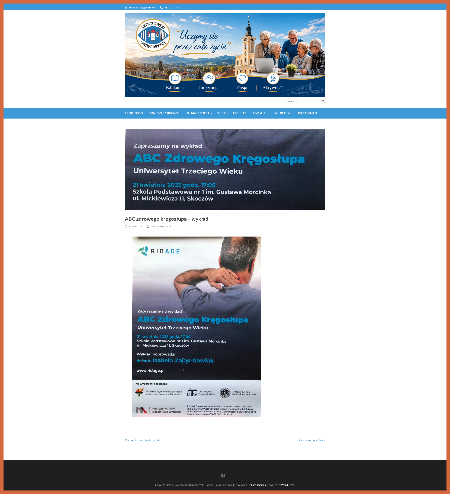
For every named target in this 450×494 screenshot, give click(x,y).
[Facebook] (223, 476)
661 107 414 (171, 7)
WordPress (287, 484)
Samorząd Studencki (164, 112)
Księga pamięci (307, 112)
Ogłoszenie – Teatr (312, 440)
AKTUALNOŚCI (134, 112)
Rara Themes (258, 484)
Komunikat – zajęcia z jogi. (142, 440)
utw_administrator (161, 226)
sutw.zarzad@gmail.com (142, 7)
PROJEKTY (239, 112)
